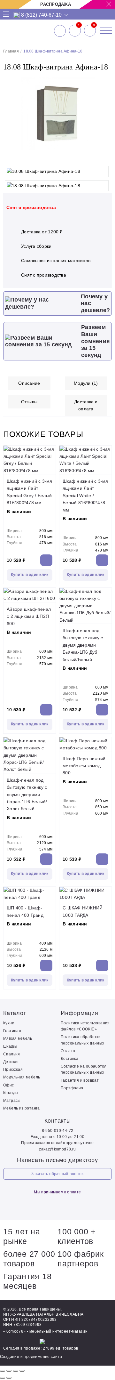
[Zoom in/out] (22, 1371)
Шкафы (10, 1046)
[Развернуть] (15, 1371)
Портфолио (72, 1088)
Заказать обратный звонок (57, 1173)
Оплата (68, 1051)
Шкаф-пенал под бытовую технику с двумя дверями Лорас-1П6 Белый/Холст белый (27, 794)
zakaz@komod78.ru (57, 1149)
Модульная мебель (21, 1077)
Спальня (11, 1054)
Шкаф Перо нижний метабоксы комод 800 (84, 766)
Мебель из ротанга (21, 1108)
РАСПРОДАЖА (55, 4)
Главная (11, 51)
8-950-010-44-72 (57, 1130)
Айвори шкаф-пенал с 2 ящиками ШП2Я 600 (29, 616)
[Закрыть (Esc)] (2, 1371)
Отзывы (29, 401)
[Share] (9, 1371)
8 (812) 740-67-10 (41, 15)
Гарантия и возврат (80, 1080)
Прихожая (13, 1069)
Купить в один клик (30, 574)
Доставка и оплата (86, 405)
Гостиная (12, 1031)
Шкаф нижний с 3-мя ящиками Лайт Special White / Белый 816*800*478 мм (85, 495)
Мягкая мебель (17, 1038)
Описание (29, 383)
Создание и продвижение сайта (31, 1356)
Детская (11, 1062)
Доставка (69, 1058)
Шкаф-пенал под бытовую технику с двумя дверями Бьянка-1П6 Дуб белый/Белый (83, 645)
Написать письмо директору (57, 1160)
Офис (8, 1085)
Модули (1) (86, 383)
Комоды (10, 1093)
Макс (16, 15)
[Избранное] (75, 31)
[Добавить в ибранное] (104, 156)
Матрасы (12, 1100)
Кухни (8, 1023)
